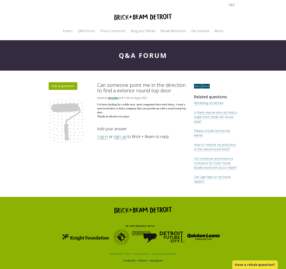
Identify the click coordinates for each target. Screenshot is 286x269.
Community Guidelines (163, 253)
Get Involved (200, 31)
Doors (198, 86)
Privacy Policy (141, 253)
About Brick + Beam (121, 253)
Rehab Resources (173, 31)
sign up (120, 136)
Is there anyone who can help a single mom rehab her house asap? (215, 116)
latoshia (113, 97)
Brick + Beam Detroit (143, 17)
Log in (231, 4)
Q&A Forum (86, 31)
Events (68, 31)
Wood (206, 86)
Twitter (142, 260)
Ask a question (62, 86)
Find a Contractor (113, 31)
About (218, 31)
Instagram (156, 260)
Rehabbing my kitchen (209, 103)
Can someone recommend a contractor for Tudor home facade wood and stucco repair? (215, 163)
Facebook (129, 260)
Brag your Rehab (143, 31)
